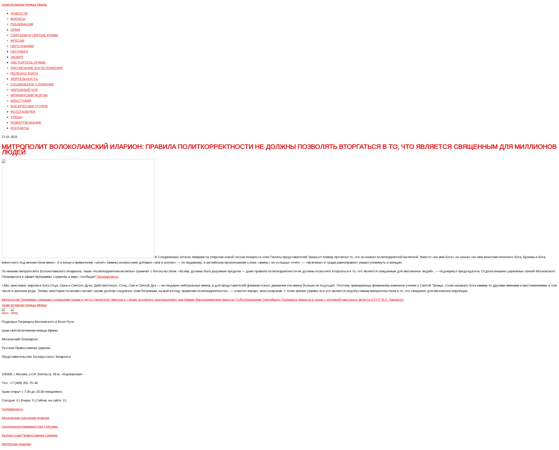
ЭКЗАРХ (16, 57)
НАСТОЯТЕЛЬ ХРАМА (27, 62)
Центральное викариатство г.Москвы (30, 426)
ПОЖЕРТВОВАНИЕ (25, 122)
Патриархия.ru (107, 276)
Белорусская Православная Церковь (30, 435)
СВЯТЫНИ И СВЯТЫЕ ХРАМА (34, 35)
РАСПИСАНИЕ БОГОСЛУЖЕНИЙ (36, 68)
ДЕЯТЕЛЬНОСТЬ (24, 79)
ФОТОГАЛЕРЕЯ (22, 111)
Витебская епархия (16, 444)
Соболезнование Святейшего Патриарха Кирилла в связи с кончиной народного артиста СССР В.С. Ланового (320, 299)
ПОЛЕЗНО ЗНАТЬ (24, 73)
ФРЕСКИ (17, 40)
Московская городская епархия (25, 418)
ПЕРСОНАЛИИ (22, 46)
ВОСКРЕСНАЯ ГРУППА (29, 106)
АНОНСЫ (17, 19)
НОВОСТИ (19, 13)
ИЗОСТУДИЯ (20, 101)
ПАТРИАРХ (19, 51)
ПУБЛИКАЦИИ (21, 24)
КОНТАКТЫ (19, 128)
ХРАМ (15, 29)
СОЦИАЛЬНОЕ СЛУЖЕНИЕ (32, 84)
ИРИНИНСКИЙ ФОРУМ (28, 95)
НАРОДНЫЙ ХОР (24, 90)
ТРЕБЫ (16, 117)
